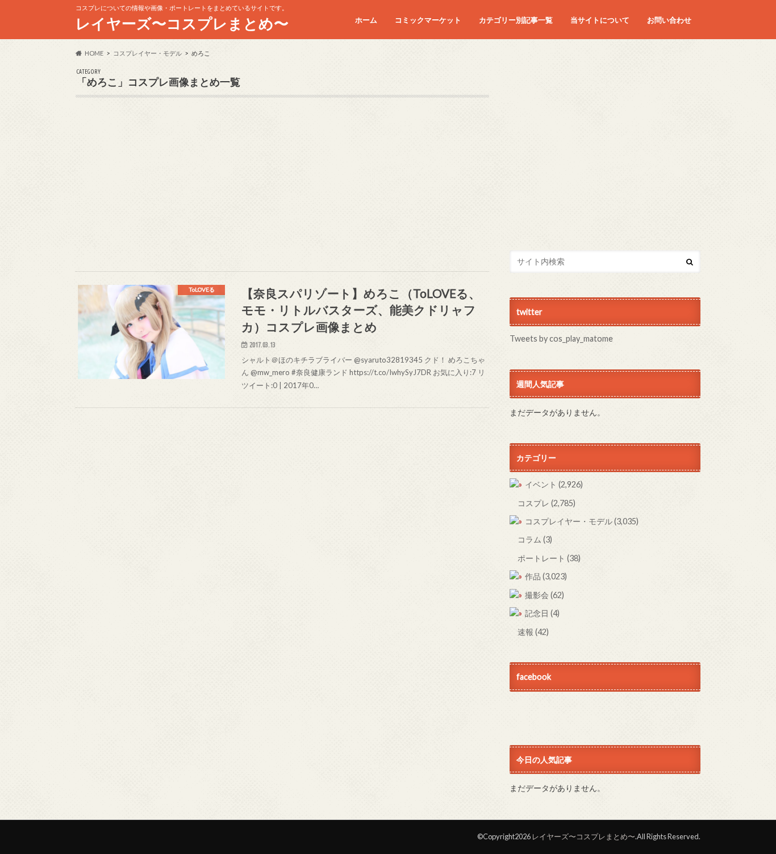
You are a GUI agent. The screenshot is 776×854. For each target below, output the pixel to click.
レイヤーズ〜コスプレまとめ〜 (182, 23)
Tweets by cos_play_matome (561, 338)
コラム (535, 539)
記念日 (542, 613)
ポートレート (549, 558)
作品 (546, 576)
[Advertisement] (282, 191)
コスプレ (546, 503)
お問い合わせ (669, 19)
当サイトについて (599, 19)
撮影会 (544, 595)
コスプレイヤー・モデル (582, 521)
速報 (533, 632)
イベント (554, 484)
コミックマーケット (428, 19)
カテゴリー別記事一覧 (516, 19)
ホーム (366, 19)
